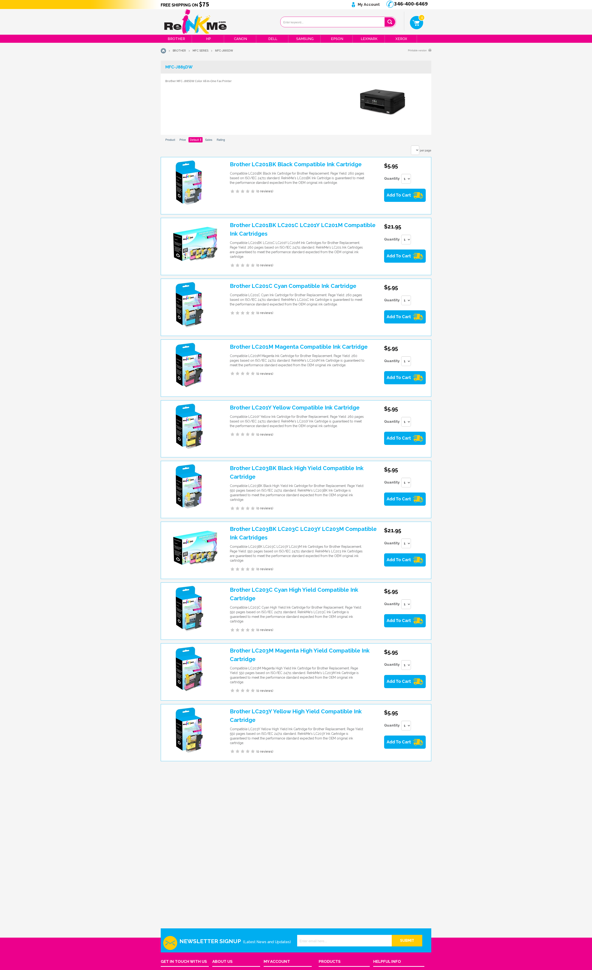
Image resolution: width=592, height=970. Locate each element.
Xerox (401, 39)
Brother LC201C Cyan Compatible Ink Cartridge (293, 286)
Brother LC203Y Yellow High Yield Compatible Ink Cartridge (296, 715)
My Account (368, 4)
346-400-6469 (410, 3)
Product (170, 140)
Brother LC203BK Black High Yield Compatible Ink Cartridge (297, 472)
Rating (221, 140)
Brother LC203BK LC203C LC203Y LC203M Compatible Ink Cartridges (303, 533)
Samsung (305, 39)
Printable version (417, 50)
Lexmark (369, 39)
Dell (272, 39)
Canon (240, 39)
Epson (337, 39)
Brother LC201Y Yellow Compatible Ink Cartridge (295, 407)
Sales (208, 140)
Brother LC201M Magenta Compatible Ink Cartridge (299, 346)
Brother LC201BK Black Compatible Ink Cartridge (296, 164)
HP (208, 39)
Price (182, 140)
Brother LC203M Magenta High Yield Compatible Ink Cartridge (300, 654)
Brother (176, 39)
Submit (407, 940)
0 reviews (264, 191)
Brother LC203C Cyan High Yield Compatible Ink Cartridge (294, 594)
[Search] (389, 22)
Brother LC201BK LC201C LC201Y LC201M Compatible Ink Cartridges (303, 229)
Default (194, 140)
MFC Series (200, 50)
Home (163, 50)
